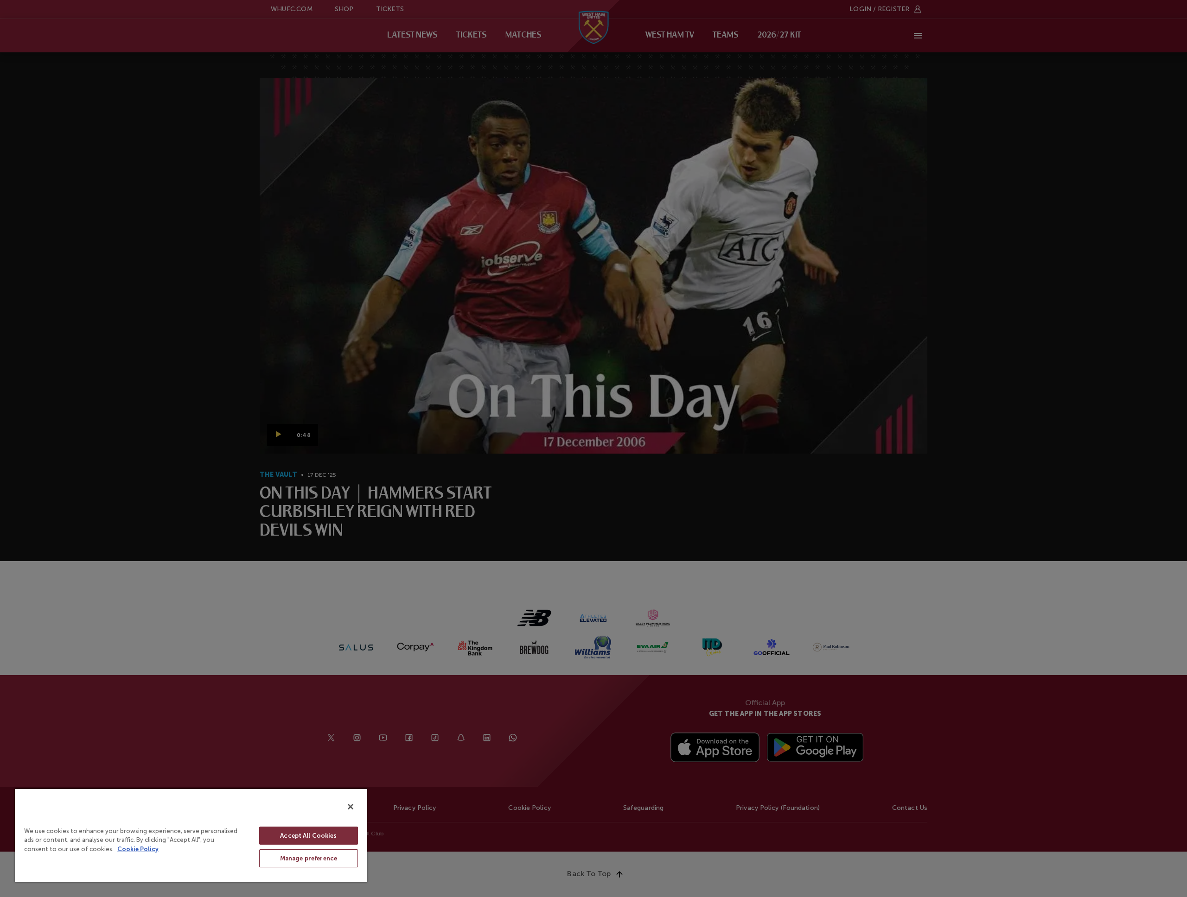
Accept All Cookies (308, 835)
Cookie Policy (138, 849)
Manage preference (308, 858)
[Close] (350, 806)
